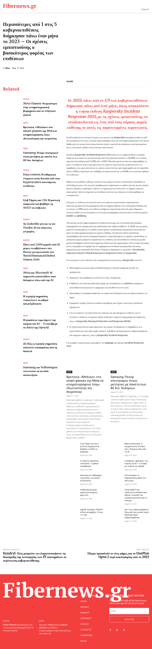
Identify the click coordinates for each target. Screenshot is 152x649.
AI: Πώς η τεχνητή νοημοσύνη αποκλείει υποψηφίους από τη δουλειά (40, 347)
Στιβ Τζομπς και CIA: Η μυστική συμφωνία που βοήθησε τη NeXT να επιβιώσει (41, 203)
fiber (7, 68)
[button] (145, 9)
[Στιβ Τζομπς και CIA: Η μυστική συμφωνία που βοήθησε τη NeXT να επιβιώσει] (11, 202)
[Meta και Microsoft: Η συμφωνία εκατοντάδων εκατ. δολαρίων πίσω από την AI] (11, 274)
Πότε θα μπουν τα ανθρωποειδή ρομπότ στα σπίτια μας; (135, 478)
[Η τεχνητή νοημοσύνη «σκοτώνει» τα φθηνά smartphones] (11, 298)
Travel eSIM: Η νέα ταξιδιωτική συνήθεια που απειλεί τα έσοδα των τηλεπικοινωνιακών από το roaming (136, 495)
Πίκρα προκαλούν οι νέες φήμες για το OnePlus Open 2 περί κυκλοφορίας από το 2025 (118, 555)
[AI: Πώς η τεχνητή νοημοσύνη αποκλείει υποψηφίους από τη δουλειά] (11, 345)
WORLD (26, 99)
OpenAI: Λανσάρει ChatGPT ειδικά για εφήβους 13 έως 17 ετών (91, 512)
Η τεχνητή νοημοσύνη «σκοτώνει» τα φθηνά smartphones (35, 300)
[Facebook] (125, 81)
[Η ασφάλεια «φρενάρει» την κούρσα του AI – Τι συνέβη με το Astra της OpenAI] (11, 322)
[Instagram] (117, 630)
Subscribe (129, 619)
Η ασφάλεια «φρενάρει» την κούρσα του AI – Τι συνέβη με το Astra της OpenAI (40, 323)
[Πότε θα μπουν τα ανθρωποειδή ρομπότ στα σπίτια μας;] (116, 478)
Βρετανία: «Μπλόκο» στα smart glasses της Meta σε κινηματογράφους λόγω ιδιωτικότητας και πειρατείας (40, 132)
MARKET (26, 219)
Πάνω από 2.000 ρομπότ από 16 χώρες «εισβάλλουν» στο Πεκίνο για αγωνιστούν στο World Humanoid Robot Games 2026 (41, 252)
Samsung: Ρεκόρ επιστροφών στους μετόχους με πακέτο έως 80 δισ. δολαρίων (40, 156)
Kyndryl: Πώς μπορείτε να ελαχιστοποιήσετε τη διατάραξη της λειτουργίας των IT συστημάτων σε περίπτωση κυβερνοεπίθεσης (35, 556)
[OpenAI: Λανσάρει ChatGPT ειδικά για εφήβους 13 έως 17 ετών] (72, 512)
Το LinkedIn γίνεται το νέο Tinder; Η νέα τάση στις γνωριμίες (39, 227)
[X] (132, 81)
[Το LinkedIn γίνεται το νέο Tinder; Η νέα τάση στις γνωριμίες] (11, 226)
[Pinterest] (139, 81)
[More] (146, 81)
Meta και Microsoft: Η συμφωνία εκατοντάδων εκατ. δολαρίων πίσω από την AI (39, 276)
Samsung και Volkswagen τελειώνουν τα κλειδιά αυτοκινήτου (40, 371)
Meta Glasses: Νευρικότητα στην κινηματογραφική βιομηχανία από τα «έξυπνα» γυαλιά (40, 109)
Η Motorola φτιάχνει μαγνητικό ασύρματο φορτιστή (89, 492)
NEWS (25, 123)
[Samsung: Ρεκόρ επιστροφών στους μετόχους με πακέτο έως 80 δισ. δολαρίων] (11, 154)
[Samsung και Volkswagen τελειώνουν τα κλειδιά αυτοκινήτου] (11, 369)
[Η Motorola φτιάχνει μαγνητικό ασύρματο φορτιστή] (72, 492)
